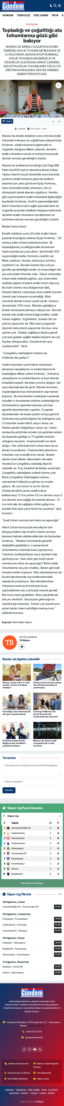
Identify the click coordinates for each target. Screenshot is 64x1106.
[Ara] (55, 6)
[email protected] (35, 1026)
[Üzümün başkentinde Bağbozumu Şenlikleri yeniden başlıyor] (17, 730)
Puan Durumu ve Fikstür (19, 1073)
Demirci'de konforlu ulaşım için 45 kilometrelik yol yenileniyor (47, 685)
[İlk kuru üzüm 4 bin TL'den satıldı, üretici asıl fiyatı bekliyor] (17, 672)
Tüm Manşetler (44, 1073)
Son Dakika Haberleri (18, 1079)
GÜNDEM (7, 15)
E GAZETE (53, 1090)
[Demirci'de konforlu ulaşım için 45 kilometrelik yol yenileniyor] (47, 672)
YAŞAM (34, 1093)
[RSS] (40, 1049)
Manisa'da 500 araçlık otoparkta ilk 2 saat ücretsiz (45, 743)
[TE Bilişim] (10, 642)
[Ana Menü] (59, 6)
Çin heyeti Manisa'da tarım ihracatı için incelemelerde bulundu (45, 714)
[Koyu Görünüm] (51, 6)
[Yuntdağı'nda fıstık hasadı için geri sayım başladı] (17, 701)
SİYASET (25, 1093)
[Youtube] (34, 1049)
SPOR (55, 15)
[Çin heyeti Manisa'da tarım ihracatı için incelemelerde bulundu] (47, 701)
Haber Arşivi (43, 1079)
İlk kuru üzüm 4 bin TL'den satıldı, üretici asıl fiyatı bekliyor (16, 685)
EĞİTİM (51, 1093)
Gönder (9, 790)
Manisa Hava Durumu (18, 1063)
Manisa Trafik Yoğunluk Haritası (46, 1065)
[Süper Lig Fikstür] (60, 894)
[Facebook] (24, 1049)
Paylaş (9, 121)
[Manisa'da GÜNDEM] (13, 6)
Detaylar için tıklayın (32, 883)
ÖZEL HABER (40, 15)
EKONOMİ (32, 24)
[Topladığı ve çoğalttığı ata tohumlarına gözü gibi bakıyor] (32, 99)
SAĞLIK (42, 1093)
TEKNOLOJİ (23, 15)
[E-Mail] (21, 646)
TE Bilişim (22, 129)
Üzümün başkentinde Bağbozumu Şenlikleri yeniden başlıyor (14, 743)
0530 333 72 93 (34, 1032)
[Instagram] (29, 1049)
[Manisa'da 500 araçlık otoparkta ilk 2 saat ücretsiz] (47, 730)
